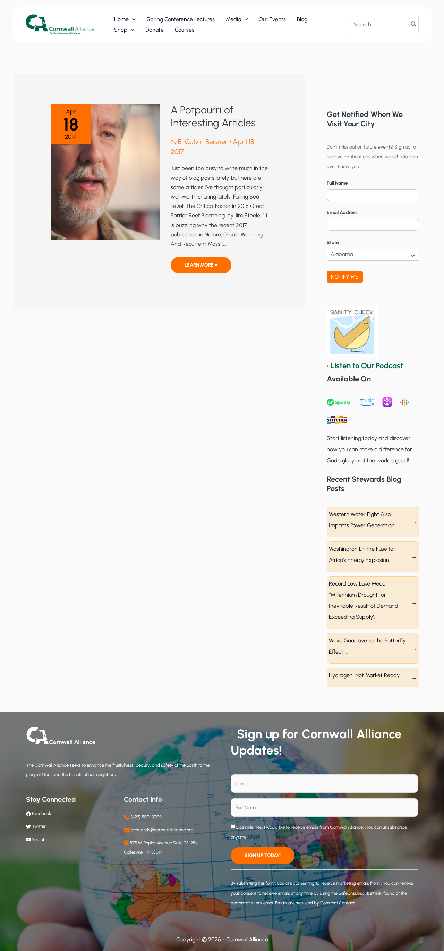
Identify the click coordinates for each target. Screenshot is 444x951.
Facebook (41, 813)
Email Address (342, 213)
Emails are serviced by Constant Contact (315, 903)
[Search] (413, 24)
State (333, 242)
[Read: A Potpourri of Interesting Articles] (105, 171)
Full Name (337, 183)
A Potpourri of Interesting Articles (213, 116)
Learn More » (200, 267)
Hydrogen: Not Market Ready (364, 675)
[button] (132, 19)
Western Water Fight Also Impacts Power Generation (362, 520)
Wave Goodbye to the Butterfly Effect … (367, 646)
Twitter (39, 826)
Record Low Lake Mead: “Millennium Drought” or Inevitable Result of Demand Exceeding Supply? (363, 600)
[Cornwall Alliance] (60, 24)
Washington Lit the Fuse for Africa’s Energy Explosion (362, 554)
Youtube (40, 839)
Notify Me (345, 276)
